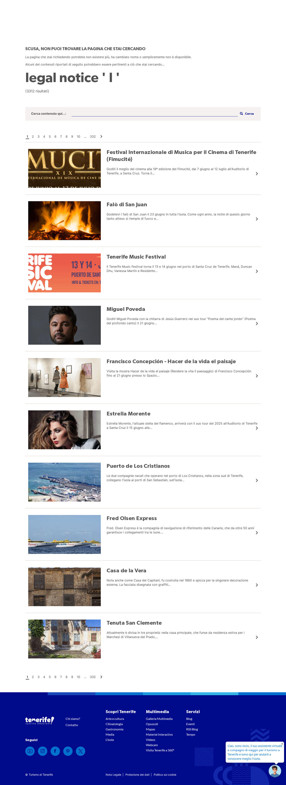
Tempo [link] (190, 734)
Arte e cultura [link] (115, 718)
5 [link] (50, 136)
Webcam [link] (152, 745)
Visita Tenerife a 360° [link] (160, 750)
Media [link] (110, 734)
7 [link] (61, 136)
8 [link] (67, 136)
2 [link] (33, 136)
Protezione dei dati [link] (137, 774)
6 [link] (55, 136)
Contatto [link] (72, 725)
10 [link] (78, 136)
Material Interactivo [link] (159, 734)
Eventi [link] (190, 724)
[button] (246, 113)
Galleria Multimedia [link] (159, 718)
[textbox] (155, 113)
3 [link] (38, 136)
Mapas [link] (150, 729)
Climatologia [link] (114, 724)
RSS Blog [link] (192, 729)
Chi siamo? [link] (73, 718)
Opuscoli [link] (152, 724)
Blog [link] (189, 718)
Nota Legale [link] (113, 774)
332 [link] (93, 136)
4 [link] (44, 136)
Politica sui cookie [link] (165, 774)
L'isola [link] (110, 739)
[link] (101, 136)
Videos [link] (150, 739)
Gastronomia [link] (114, 729)
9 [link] (72, 136)
